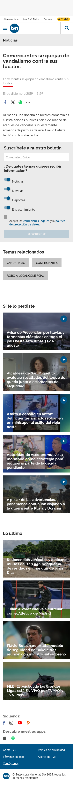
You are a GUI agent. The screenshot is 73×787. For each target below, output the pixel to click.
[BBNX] (6, 776)
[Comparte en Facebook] (5, 102)
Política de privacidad (51, 750)
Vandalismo (16, 263)
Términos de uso (13, 756)
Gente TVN (9, 750)
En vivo (65, 19)
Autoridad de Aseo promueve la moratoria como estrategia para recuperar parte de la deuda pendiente (35, 461)
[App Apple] (5, 738)
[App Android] (14, 738)
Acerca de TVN (47, 756)
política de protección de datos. (37, 222)
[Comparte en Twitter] (13, 102)
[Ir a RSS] (29, 723)
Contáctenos (11, 763)
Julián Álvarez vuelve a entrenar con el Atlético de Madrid (34, 611)
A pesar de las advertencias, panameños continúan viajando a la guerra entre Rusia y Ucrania (36, 503)
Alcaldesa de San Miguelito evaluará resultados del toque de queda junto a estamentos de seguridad (36, 379)
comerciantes (47, 263)
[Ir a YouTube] (21, 723)
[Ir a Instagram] (12, 723)
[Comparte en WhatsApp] (20, 102)
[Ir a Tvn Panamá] (35, 28)
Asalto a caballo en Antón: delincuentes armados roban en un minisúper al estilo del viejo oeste (35, 420)
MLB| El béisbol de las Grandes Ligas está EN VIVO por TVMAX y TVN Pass (35, 690)
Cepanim (48, 19)
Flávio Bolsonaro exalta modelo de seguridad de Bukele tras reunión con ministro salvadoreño (36, 649)
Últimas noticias (11, 19)
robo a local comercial (25, 275)
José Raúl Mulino (31, 19)
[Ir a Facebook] (4, 723)
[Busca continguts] (66, 28)
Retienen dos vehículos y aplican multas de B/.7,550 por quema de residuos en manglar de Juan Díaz (35, 566)
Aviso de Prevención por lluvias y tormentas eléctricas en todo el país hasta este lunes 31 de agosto (35, 338)
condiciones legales (36, 221)
